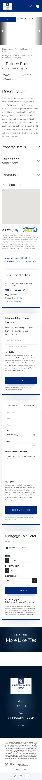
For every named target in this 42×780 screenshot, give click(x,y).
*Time (7, 441)
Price (7, 556)
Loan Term (10, 541)
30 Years (12, 548)
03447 (19, 261)
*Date (7, 431)
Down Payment (12, 566)
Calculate (21, 590)
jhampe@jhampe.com (21, 717)
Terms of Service (19, 520)
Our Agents (18, 301)
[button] (4, 31)
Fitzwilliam (10, 261)
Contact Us (9, 301)
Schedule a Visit (29, 406)
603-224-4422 (15, 290)
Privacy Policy (21, 370)
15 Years (23, 548)
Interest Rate (11, 576)
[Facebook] (21, 730)
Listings (14, 258)
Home (6, 258)
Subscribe (21, 380)
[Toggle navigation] (37, 6)
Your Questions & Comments (16, 452)
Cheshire (29, 258)
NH (21, 258)
